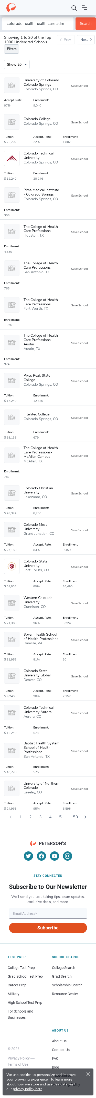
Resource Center (65, 994)
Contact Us (61, 1050)
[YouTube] (54, 856)
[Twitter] (28, 856)
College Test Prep (21, 968)
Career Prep (17, 985)
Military (13, 994)
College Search (63, 968)
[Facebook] (41, 856)
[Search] (74, 7)
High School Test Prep (25, 1002)
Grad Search (62, 976)
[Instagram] (67, 856)
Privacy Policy (19, 1058)
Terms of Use (18, 1064)
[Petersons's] (11, 7)
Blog (55, 1067)
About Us (59, 1041)
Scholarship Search (67, 985)
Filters (12, 48)
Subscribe (48, 927)
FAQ (55, 1058)
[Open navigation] (84, 7)
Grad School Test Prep (25, 976)
